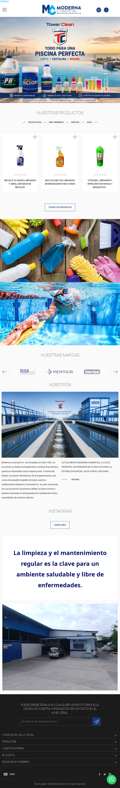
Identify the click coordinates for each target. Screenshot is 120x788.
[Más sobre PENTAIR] (60, 372)
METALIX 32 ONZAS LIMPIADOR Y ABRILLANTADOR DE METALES (20, 184)
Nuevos (75, 122)
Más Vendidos (56, 122)
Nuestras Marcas (60, 355)
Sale (89, 122)
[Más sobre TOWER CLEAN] (92, 372)
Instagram (60, 511)
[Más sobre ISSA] (27, 372)
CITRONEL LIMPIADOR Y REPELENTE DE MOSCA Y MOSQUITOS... (100, 184)
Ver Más (75, 479)
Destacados (34, 122)
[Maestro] (5, 774)
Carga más (60, 525)
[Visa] (12, 774)
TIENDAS (4, 1)
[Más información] (19, 137)
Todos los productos (60, 207)
